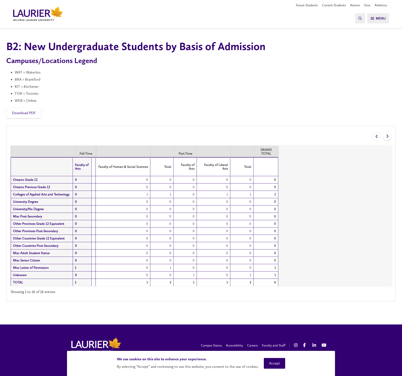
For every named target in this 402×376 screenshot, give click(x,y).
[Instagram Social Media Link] (296, 345)
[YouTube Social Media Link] (324, 345)
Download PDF (24, 113)
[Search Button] (360, 18)
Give (367, 5)
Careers (252, 345)
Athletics (381, 5)
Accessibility (234, 345)
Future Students (307, 5)
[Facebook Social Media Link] (305, 345)
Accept (274, 363)
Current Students (334, 5)
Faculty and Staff (273, 345)
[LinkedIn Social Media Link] (314, 345)
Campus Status (211, 345)
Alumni (355, 5)
